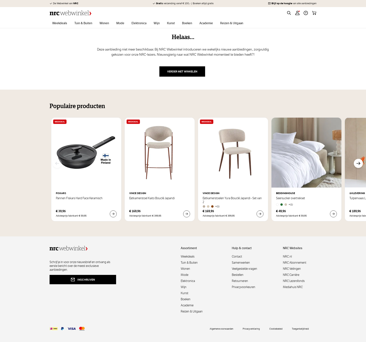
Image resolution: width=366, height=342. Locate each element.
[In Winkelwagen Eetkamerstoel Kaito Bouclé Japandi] (186, 213)
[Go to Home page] (71, 12)
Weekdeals (187, 256)
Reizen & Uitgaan (192, 311)
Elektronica (188, 281)
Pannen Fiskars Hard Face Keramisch (79, 198)
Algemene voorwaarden (221, 328)
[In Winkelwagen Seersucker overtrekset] (333, 213)
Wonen (185, 269)
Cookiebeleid (276, 328)
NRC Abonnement (294, 263)
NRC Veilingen (292, 269)
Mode (184, 275)
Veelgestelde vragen (244, 269)
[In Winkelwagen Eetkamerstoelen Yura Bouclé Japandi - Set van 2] (260, 213)
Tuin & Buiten (189, 263)
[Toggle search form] (289, 13)
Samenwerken (241, 263)
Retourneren (240, 281)
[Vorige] (57, 163)
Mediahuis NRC (293, 287)
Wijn (183, 287)
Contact (237, 256)
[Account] (297, 13)
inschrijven (86, 279)
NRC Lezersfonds (294, 281)
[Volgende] (358, 163)
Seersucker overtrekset (290, 198)
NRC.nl (287, 256)
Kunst (184, 293)
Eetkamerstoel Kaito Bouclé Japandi (152, 198)
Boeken (185, 299)
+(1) (217, 206)
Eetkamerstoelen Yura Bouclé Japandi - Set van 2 (232, 200)
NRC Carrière (291, 275)
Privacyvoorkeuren (243, 287)
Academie (187, 305)
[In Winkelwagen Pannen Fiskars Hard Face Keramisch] (113, 213)
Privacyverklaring (251, 328)
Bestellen (237, 275)
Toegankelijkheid (300, 328)
